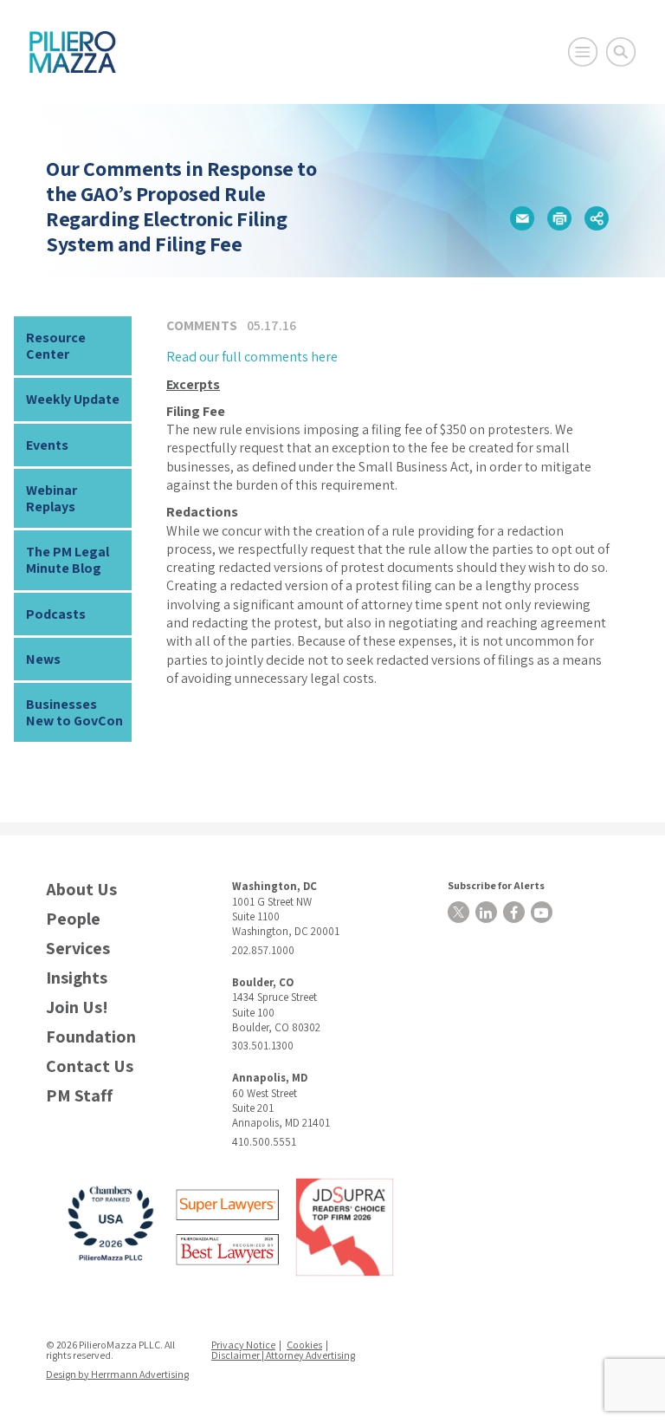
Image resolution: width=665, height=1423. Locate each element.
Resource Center (56, 345)
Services (78, 948)
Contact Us (89, 1066)
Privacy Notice (243, 1344)
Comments (201, 325)
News (43, 659)
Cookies (304, 1344)
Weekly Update (72, 399)
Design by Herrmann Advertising (117, 1374)
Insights (76, 978)
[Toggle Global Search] (621, 52)
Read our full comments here (252, 357)
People (73, 919)
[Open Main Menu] (582, 52)
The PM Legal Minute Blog (67, 560)
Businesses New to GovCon (74, 712)
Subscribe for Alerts (496, 885)
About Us (81, 889)
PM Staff (79, 1096)
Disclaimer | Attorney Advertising (283, 1354)
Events (47, 445)
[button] (522, 218)
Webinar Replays (51, 498)
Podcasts (56, 614)
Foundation (91, 1037)
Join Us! (77, 1007)
